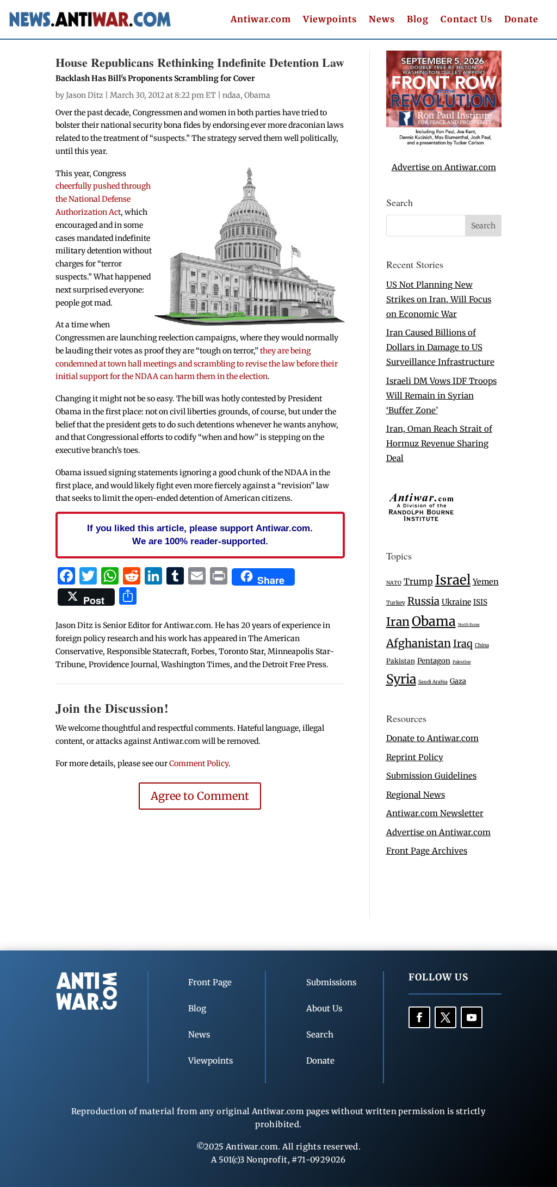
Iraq (463, 643)
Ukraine (456, 602)
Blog (418, 19)
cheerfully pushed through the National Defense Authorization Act (103, 199)
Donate (521, 19)
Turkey (395, 602)
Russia (423, 601)
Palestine (462, 661)
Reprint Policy (414, 757)
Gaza (458, 680)
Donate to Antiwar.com (432, 738)
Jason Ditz (84, 95)
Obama (257, 95)
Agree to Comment (200, 796)
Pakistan (400, 661)
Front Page (210, 982)
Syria (401, 679)
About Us (324, 1008)
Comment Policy (198, 763)
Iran (398, 621)
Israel (453, 579)
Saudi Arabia (433, 682)
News (382, 19)
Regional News (415, 795)
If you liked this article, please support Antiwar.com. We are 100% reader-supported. (200, 534)
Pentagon (433, 661)
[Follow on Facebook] (419, 1017)
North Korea (469, 624)
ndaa (231, 95)
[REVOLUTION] (444, 143)
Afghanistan (418, 643)
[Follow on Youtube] (471, 1017)
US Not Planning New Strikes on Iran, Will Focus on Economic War (438, 299)
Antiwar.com (261, 19)
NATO (393, 583)
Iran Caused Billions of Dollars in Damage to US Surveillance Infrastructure (440, 347)
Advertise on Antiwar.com (444, 167)
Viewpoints (330, 19)
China (482, 645)
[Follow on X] (445, 1017)
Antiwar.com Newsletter (435, 813)
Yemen (486, 582)
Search (319, 1034)
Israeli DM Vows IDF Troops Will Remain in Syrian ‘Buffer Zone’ (441, 395)
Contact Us (466, 19)
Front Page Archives (426, 851)
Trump (418, 581)
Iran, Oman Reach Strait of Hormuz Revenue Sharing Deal (439, 443)
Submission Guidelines (431, 775)
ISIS (480, 602)
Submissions (331, 982)
